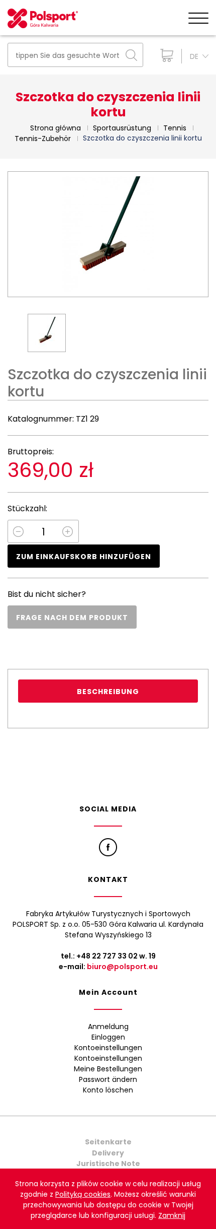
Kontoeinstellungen (108, 1048)
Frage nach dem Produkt (72, 617)
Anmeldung (108, 1026)
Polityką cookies (83, 1194)
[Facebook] (108, 847)
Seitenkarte (108, 1142)
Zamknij (171, 1215)
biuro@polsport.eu (122, 967)
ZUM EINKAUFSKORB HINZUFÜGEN (83, 557)
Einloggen (108, 1037)
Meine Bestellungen (108, 1069)
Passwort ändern (108, 1079)
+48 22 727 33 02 (107, 956)
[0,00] (164, 55)
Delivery (108, 1153)
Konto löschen (108, 1090)
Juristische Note (108, 1163)
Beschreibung (108, 692)
